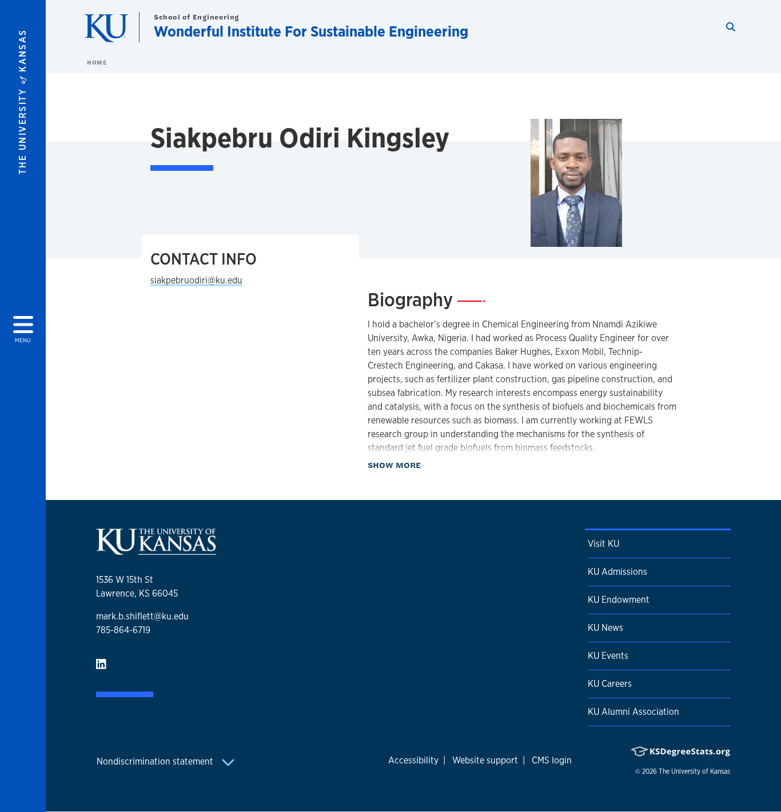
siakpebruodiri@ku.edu (196, 280)
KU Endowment (618, 600)
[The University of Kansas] (156, 550)
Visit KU (603, 544)
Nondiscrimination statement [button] (156, 761)
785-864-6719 (123, 630)
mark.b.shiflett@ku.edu (142, 616)
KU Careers (610, 684)
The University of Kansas (694, 771)
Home (96, 62)
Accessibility (413, 760)
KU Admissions (617, 572)
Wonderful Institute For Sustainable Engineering (311, 31)
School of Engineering (197, 17)
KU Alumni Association (633, 712)
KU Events (608, 656)
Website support (485, 760)
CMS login (552, 760)
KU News (605, 628)
